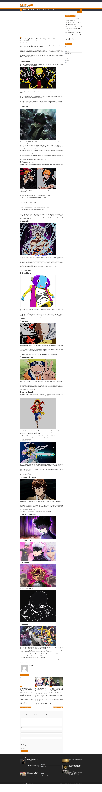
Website (22, 736)
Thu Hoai (29, 40)
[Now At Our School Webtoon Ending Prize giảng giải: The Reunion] (23, 774)
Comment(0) (35, 40)
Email (22, 731)
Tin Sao (53, 9)
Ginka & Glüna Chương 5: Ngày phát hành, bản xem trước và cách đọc (26, 689)
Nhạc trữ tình (31, 9)
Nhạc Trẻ (25, 9)
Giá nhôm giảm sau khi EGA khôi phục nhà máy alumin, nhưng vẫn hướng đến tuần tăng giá (74, 28)
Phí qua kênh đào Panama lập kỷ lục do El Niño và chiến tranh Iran (73, 19)
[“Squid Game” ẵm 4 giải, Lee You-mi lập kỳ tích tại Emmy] (23, 761)
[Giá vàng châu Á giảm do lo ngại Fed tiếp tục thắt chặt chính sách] (65, 767)
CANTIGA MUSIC (26, 5)
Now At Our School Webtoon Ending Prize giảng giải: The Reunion (32, 773)
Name (22, 727)
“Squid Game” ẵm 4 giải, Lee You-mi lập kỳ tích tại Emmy (32, 760)
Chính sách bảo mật (38, 1)
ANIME (49, 9)
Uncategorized (69, 62)
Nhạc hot (68, 58)
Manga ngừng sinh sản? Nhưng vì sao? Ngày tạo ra (58, 707)
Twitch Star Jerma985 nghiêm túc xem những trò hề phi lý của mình (33, 766)
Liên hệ (51, 1)
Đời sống (44, 9)
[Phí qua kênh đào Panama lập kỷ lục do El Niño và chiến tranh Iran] (65, 761)
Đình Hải (78, 774)
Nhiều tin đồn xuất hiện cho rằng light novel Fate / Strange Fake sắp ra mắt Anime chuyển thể (41, 690)
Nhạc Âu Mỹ (68, 53)
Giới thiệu (32, 1)
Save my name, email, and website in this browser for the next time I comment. (24, 745)
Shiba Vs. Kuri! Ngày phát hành (26, 707)
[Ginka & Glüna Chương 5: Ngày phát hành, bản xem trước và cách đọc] (27, 681)
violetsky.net (30, 783)
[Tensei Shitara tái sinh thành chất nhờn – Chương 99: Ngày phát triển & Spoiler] (56, 681)
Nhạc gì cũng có (69, 55)
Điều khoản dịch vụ (46, 1)
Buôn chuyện (38, 9)
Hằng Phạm (71, 763)
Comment (23, 717)
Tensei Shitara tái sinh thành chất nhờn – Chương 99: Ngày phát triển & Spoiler (56, 689)
